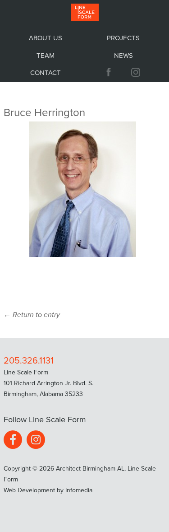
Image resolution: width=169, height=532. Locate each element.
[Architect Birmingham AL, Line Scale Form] (85, 13)
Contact (45, 73)
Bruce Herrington (44, 112)
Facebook (108, 72)
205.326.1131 (29, 360)
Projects (123, 38)
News (123, 55)
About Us (45, 38)
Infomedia (78, 490)
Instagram (136, 72)
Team (46, 55)
